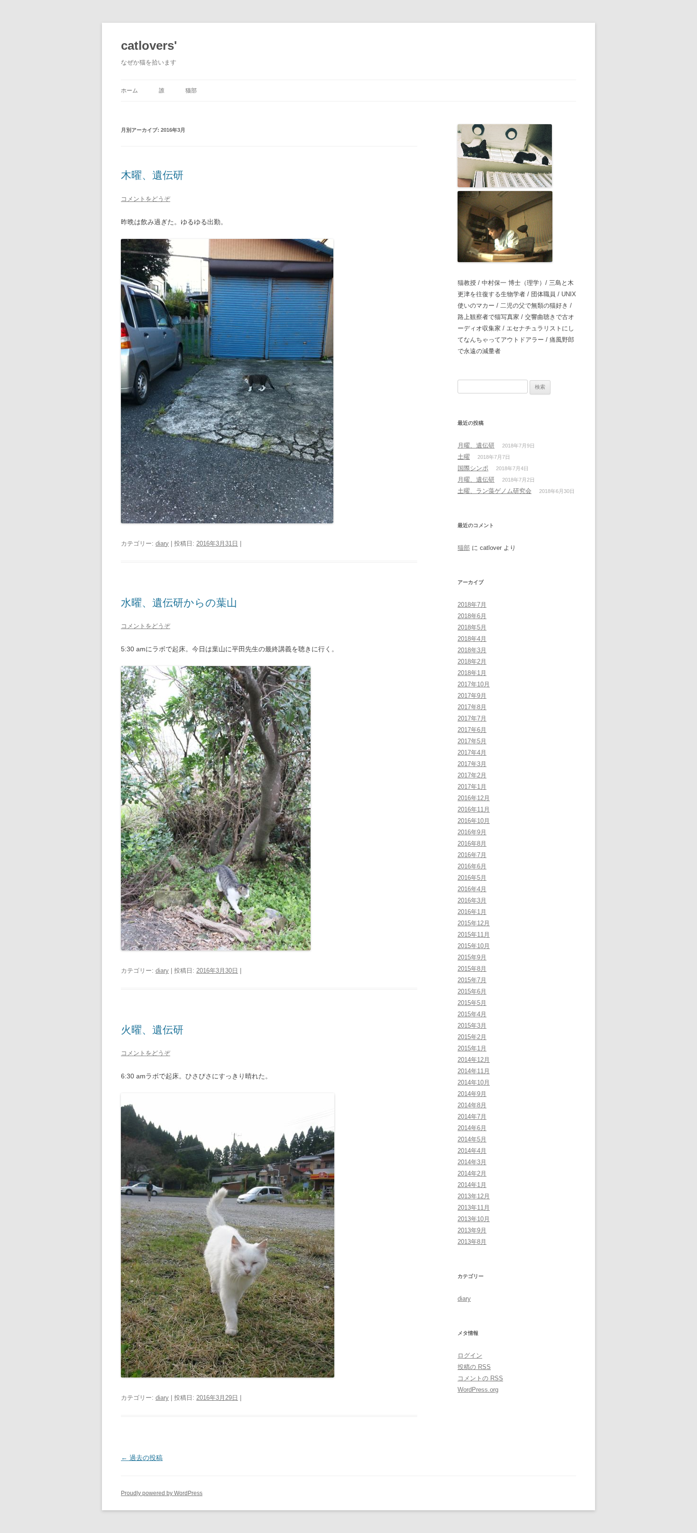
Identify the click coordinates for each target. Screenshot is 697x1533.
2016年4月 (472, 889)
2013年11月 (474, 1207)
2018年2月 (472, 661)
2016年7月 (472, 854)
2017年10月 (474, 684)
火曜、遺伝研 (152, 1030)
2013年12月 (474, 1196)
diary (162, 543)
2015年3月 (472, 1025)
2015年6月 (472, 991)
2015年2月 (472, 1036)
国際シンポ (473, 468)
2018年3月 (472, 650)
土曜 (464, 456)
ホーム (129, 90)
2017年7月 (472, 718)
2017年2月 (472, 775)
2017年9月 (472, 695)
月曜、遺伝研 (476, 445)
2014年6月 (472, 1128)
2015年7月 (472, 980)
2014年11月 (474, 1071)
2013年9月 (472, 1230)
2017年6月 (472, 729)
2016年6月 (472, 866)
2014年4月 (472, 1150)
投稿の (474, 1366)
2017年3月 (472, 763)
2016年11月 (474, 809)
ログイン (470, 1355)
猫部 (191, 90)
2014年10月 (474, 1082)
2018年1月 (472, 672)
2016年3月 (472, 900)
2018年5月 (472, 627)
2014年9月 (472, 1093)
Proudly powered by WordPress (161, 1493)
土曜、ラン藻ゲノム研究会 (495, 490)
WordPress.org (478, 1389)
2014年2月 (472, 1173)
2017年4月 (472, 752)
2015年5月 (472, 1002)
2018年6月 (472, 616)
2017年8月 (472, 707)
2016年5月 (472, 877)
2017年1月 (472, 786)
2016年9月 (472, 832)
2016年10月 (474, 820)
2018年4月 (472, 638)
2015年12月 (474, 923)
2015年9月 (472, 957)
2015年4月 (472, 1014)
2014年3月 (472, 1162)
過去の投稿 (142, 1457)
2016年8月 (472, 843)
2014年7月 (472, 1116)
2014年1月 (472, 1184)
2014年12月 (474, 1059)
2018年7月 (472, 604)
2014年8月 (472, 1105)
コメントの (480, 1378)
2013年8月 (472, 1241)
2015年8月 (472, 968)
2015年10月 (474, 945)
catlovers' (149, 45)
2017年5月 (472, 741)
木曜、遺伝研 (152, 175)
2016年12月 (474, 798)
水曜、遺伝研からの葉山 (179, 603)
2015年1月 (472, 1048)
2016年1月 (472, 911)
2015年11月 (474, 934)
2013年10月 (474, 1219)
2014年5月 (472, 1139)
